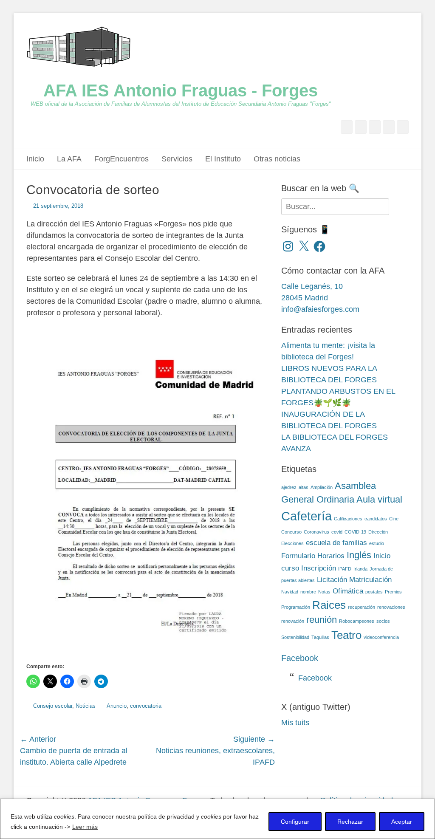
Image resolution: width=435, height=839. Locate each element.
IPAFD (344, 568)
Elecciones (292, 543)
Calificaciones (348, 518)
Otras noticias (277, 159)
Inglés (359, 555)
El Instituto (223, 159)
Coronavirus (316, 531)
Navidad (289, 591)
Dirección (378, 531)
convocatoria (145, 706)
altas (303, 487)
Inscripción (318, 568)
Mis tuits (295, 722)
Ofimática (348, 591)
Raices (329, 605)
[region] (217, 819)
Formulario (298, 556)
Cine (393, 518)
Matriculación (370, 580)
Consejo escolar (52, 706)
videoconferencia (381, 637)
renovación (292, 621)
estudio (376, 543)
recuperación (361, 607)
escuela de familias (336, 543)
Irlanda (360, 568)
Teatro (346, 635)
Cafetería (306, 516)
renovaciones (391, 607)
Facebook (299, 658)
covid (336, 531)
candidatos (375, 518)
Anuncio (117, 706)
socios (383, 621)
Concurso (291, 531)
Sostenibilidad (295, 637)
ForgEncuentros (121, 159)
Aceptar (401, 821)
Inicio (35, 159)
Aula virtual (379, 499)
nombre (308, 591)
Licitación (332, 580)
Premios (393, 591)
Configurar (295, 821)
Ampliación (322, 487)
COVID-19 (355, 531)
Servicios (176, 159)
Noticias (86, 706)
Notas (324, 591)
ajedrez (289, 487)
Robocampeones (356, 621)
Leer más (85, 826)
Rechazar (350, 821)
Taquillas (320, 637)
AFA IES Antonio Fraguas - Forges (180, 90)
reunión (321, 619)
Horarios (331, 556)
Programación (295, 607)
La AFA (69, 159)
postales (374, 591)
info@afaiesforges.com (320, 309)
